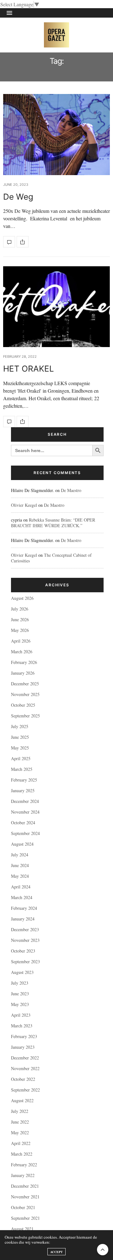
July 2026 (19, 609)
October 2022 (23, 1079)
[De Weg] (56, 134)
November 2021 (25, 1197)
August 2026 (22, 598)
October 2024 (23, 823)
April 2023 (20, 1015)
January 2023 (23, 1047)
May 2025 (20, 748)
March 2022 (21, 1154)
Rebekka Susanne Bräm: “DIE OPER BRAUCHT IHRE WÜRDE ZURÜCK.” (53, 522)
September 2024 (25, 833)
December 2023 (25, 929)
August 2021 (22, 1229)
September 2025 (25, 716)
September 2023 (25, 961)
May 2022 (20, 1133)
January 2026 (23, 673)
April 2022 (20, 1143)
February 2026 (24, 662)
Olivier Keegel (24, 505)
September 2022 (25, 1090)
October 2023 (23, 951)
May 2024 (20, 876)
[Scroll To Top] (102, 1249)
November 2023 (25, 940)
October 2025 (23, 705)
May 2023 (20, 1004)
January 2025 (23, 790)
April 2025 (20, 758)
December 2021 (25, 1186)
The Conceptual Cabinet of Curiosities (51, 558)
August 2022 (22, 1100)
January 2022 (23, 1175)
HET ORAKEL (28, 368)
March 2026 (21, 652)
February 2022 (24, 1165)
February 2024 (24, 908)
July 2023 (19, 983)
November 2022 (25, 1068)
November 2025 (25, 694)
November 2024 (25, 812)
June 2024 (20, 865)
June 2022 (20, 1122)
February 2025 (24, 780)
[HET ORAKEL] (56, 306)
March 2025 (21, 769)
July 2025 (19, 726)
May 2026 (20, 630)
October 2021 (23, 1207)
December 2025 (25, 684)
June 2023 (20, 994)
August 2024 (22, 844)
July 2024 (19, 855)
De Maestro (71, 490)
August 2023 (22, 972)
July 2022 (19, 1111)
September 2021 (25, 1218)
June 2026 (20, 619)
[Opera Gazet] (56, 34)
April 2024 (20, 887)
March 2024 (21, 897)
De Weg (18, 197)
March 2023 (21, 1026)
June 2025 (20, 737)
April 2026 (20, 641)
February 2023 (24, 1036)
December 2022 (25, 1058)
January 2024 (23, 919)
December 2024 (25, 801)
